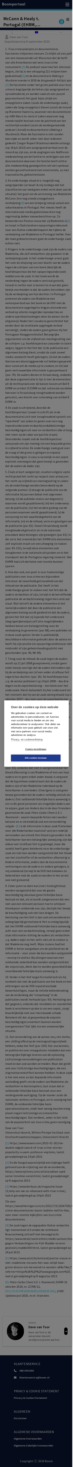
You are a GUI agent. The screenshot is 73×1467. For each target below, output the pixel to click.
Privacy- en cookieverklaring (26, 739)
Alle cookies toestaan (36, 758)
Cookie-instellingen (35, 749)
